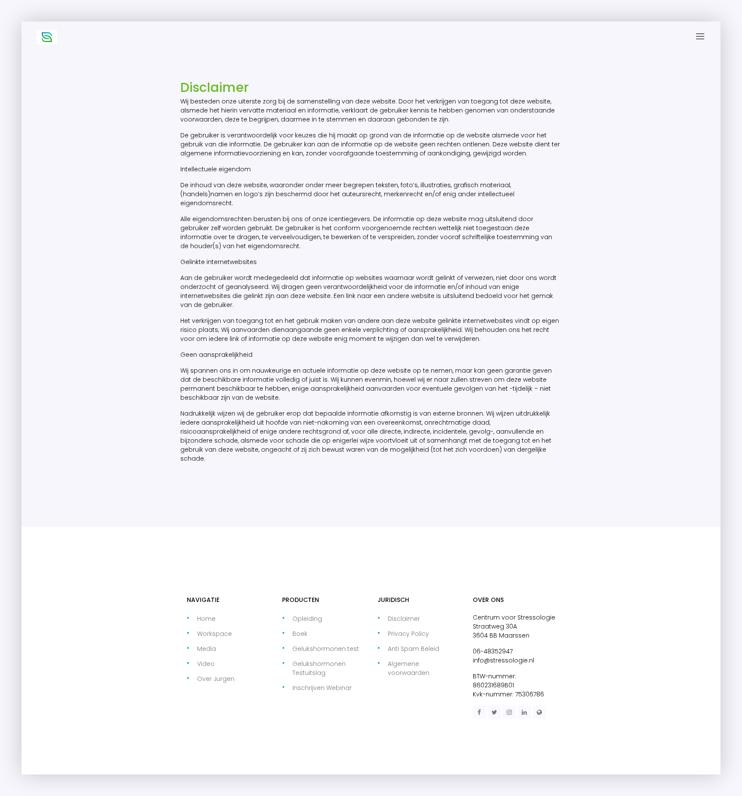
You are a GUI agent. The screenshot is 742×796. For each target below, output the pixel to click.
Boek (299, 633)
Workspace (214, 633)
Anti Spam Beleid (413, 648)
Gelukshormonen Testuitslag (319, 668)
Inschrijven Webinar (322, 688)
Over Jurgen (215, 678)
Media (206, 648)
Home (206, 618)
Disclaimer (404, 618)
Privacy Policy (408, 633)
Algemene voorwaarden (408, 668)
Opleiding (307, 618)
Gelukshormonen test (325, 648)
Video (206, 663)
